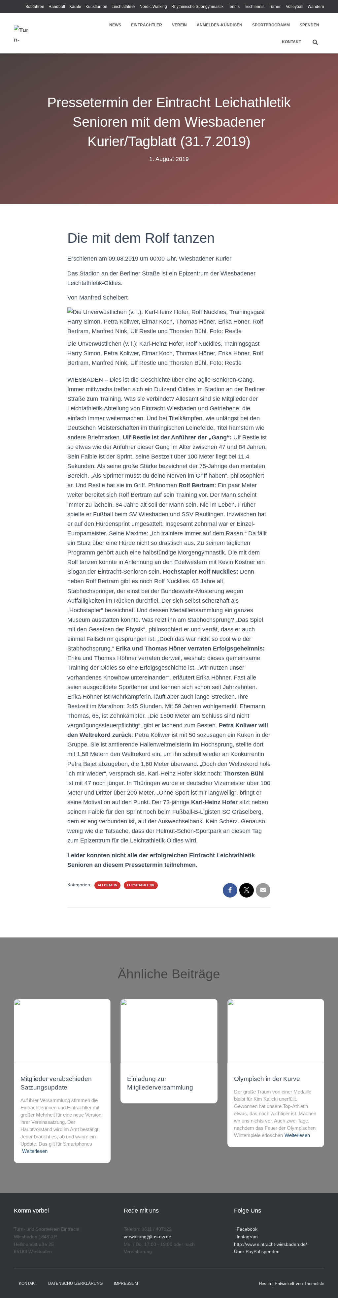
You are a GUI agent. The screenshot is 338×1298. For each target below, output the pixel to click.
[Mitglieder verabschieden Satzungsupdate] (62, 1030)
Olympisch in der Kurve (267, 1078)
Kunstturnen (96, 6)
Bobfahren (34, 6)
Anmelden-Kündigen (219, 25)
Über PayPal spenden (257, 1251)
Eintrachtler (146, 25)
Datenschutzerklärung (75, 1283)
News (115, 25)
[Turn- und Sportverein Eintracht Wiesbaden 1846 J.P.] (22, 33)
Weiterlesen (35, 1151)
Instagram (246, 1236)
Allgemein (107, 885)
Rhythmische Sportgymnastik (197, 6)
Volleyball (294, 6)
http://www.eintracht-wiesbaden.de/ (270, 1244)
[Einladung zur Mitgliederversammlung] (168, 1030)
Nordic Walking (153, 6)
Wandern (316, 6)
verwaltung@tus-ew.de (147, 1236)
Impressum (126, 1283)
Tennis (234, 6)
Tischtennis (254, 6)
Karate (75, 6)
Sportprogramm (271, 25)
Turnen (275, 6)
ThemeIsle (314, 1283)
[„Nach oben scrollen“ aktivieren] (325, 1285)
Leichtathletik (123, 6)
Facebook (245, 1229)
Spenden (309, 25)
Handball (57, 6)
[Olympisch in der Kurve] (275, 1030)
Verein (179, 25)
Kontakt (291, 42)
